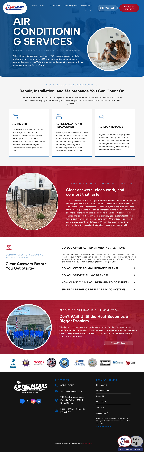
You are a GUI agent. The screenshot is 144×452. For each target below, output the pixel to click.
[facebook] (22, 401)
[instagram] (33, 401)
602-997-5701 (67, 385)
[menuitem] (34, 5)
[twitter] (27, 401)
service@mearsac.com (71, 391)
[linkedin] (38, 401)
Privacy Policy (87, 443)
